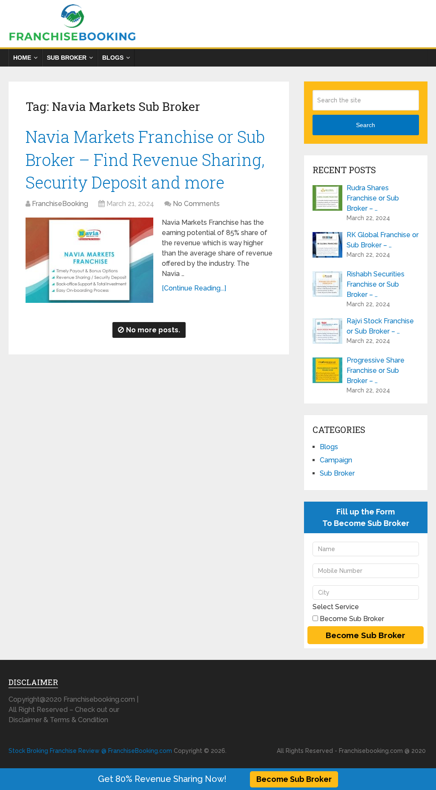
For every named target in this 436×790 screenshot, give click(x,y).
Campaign (336, 460)
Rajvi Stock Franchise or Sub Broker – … (380, 326)
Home (22, 57)
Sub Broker (66, 57)
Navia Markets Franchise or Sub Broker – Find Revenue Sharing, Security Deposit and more (145, 159)
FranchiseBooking (60, 204)
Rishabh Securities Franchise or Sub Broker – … (375, 284)
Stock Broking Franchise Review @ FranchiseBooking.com (90, 750)
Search (365, 125)
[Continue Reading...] (194, 288)
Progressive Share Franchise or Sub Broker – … (375, 370)
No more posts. (153, 330)
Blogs (112, 57)
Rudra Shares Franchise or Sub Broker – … (373, 198)
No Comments (196, 204)
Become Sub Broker (294, 779)
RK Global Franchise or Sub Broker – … (383, 240)
